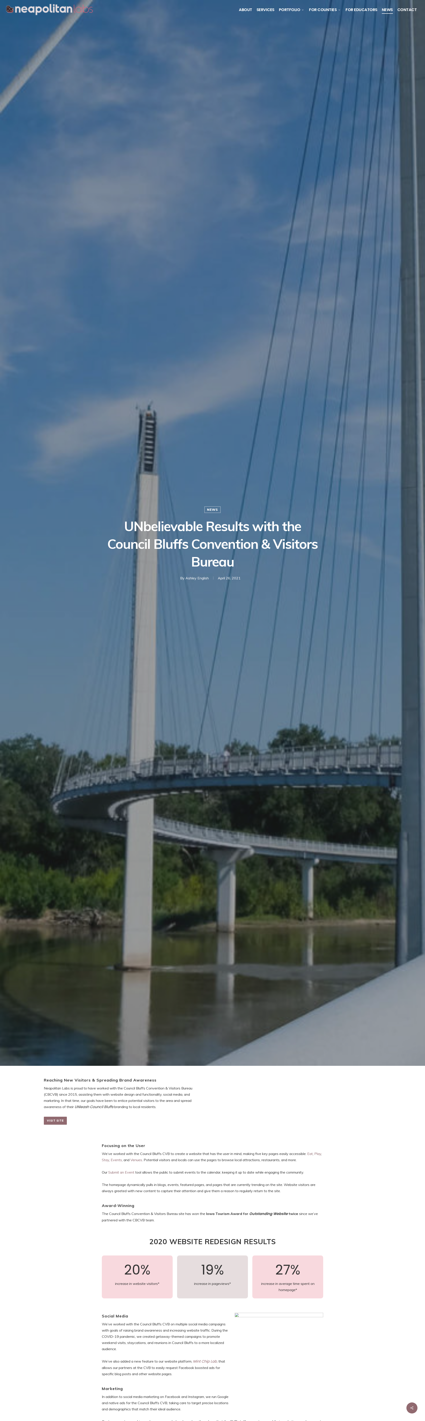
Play (317, 1153)
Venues (136, 1160)
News (212, 510)
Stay (105, 1160)
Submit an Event (121, 1172)
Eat (310, 1153)
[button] (55, 1121)
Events (116, 1160)
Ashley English (197, 578)
